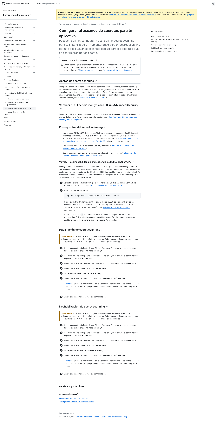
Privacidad (88, 417)
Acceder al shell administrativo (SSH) (107, 185)
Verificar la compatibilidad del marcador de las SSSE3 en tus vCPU (95, 162)
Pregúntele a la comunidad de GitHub (75, 398)
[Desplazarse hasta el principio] (212, 420)
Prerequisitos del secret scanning (81, 127)
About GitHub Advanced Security (118, 70)
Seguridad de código (90, 24)
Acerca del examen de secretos (92, 97)
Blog (125, 417)
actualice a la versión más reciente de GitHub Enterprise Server (132, 15)
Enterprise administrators (17, 15)
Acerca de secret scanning (76, 81)
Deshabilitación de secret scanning (82, 306)
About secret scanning (88, 70)
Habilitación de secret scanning (116, 207)
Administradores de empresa (69, 24)
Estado (96, 417)
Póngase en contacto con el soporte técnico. (77, 402)
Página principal (10, 10)
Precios (103, 417)
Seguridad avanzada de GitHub (112, 24)
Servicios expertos (115, 417)
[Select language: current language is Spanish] (213, 3)
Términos (79, 417)
